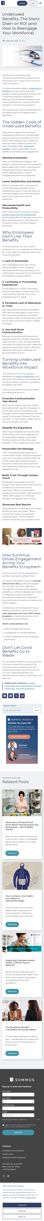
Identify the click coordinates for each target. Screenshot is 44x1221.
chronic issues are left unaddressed (19, 215)
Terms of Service (32, 1119)
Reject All (22, 1217)
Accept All (22, 1205)
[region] (22, 1202)
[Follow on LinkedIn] (8, 1176)
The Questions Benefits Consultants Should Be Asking (20, 1028)
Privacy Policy (6, 1121)
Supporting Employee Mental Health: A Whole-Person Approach (20, 962)
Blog (23, 41)
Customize (22, 1211)
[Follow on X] (4, 1176)
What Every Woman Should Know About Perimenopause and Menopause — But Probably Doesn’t (22, 826)
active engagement (25, 376)
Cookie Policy (31, 1198)
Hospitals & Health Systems (13, 1158)
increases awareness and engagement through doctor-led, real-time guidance (23, 686)
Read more (12, 853)
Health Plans (7, 1154)
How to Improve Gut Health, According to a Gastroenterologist (19, 898)
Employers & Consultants (13, 1151)
